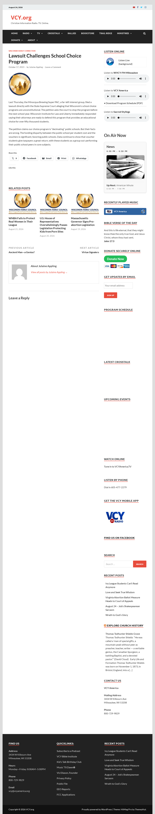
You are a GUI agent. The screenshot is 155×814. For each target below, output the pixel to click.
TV (38, 33)
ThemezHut (140, 809)
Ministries (123, 33)
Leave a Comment (53, 67)
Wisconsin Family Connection (22, 51)
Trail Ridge (105, 33)
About (31, 40)
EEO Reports (63, 789)
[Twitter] (141, 7)
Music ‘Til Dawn (66, 767)
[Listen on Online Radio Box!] (143, 212)
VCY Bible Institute (67, 756)
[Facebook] (137, 7)
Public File (62, 783)
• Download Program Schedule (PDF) (123, 103)
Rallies (72, 33)
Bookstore (87, 33)
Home (14, 33)
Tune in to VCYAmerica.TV (117, 466)
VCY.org (21, 17)
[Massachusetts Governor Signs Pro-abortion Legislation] (85, 214)
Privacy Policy (64, 778)
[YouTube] (134, 7)
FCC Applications (66, 794)
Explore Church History (125, 625)
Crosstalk (54, 33)
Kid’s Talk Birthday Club (69, 761)
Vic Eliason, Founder (67, 772)
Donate (15, 40)
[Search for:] (125, 564)
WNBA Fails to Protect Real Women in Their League (22, 221)
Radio (26, 33)
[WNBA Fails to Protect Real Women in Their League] (23, 214)
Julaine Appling (36, 67)
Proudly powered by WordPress (97, 809)
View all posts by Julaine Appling (49, 272)
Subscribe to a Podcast (68, 750)
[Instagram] (145, 7)
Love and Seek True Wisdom (120, 592)
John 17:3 (109, 241)
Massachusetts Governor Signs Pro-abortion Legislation (83, 221)
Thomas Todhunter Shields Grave (123, 633)
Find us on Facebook (119, 537)
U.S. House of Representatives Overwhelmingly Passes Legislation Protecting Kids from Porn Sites (53, 225)
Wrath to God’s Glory (117, 614)
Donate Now (115, 259)
